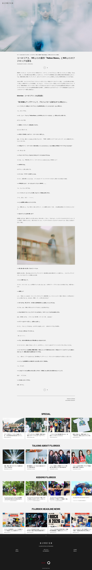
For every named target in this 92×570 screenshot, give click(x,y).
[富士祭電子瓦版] (46, 543)
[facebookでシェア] (27, 406)
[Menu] (89, 3)
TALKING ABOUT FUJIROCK (46, 445)
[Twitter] (46, 556)
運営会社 (75, 551)
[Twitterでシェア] (46, 406)
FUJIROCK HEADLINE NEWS (46, 508)
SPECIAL (46, 413)
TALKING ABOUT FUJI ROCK (24, 54)
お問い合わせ (46, 549)
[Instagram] (50, 556)
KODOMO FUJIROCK (46, 477)
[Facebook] (42, 556)
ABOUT (17, 549)
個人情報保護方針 (46, 551)
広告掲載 (75, 549)
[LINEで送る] (64, 406)
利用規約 (17, 551)
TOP (17, 54)
